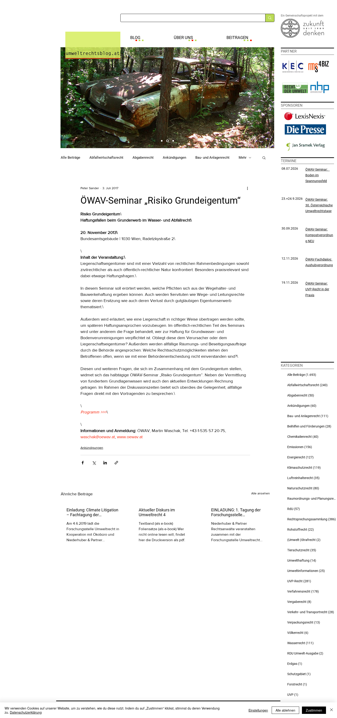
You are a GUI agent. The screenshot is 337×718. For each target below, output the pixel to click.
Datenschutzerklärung (26, 712)
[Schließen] (331, 710)
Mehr (242, 157)
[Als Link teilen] (116, 462)
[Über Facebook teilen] (82, 462)
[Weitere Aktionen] (247, 188)
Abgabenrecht (143, 157)
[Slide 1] (162, 141)
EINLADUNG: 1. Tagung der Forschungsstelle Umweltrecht (236, 512)
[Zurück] (67, 97)
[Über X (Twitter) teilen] (94, 462)
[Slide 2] (167, 141)
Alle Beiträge (70, 157)
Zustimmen (314, 710)
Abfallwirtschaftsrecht (106, 157)
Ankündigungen (174, 157)
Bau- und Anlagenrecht (212, 157)
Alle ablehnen (285, 710)
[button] (264, 157)
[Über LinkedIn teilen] (105, 462)
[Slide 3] (173, 141)
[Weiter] (268, 97)
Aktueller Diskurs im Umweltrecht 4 (157, 512)
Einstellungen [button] (258, 710)
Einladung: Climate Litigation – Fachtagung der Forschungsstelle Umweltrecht (92, 512)
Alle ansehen (260, 493)
